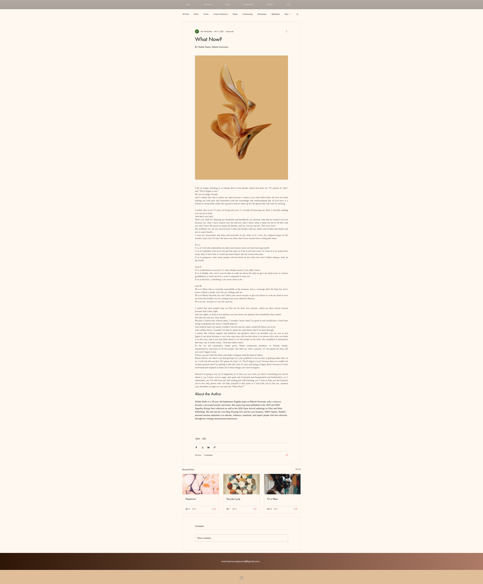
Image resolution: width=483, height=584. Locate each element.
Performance (262, 14)
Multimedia (276, 14)
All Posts (185, 14)
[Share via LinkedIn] (208, 447)
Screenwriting (247, 14)
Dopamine (191, 498)
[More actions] (286, 31)
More (287, 14)
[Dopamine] (201, 484)
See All (298, 469)
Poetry (196, 14)
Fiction (206, 14)
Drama (235, 14)
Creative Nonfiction (221, 14)
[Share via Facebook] (196, 447)
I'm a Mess (272, 498)
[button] (297, 14)
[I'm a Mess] (282, 484)
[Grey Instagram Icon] (241, 578)
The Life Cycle (233, 498)
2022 (204, 438)
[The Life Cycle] (241, 484)
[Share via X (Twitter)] (202, 447)
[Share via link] (214, 447)
